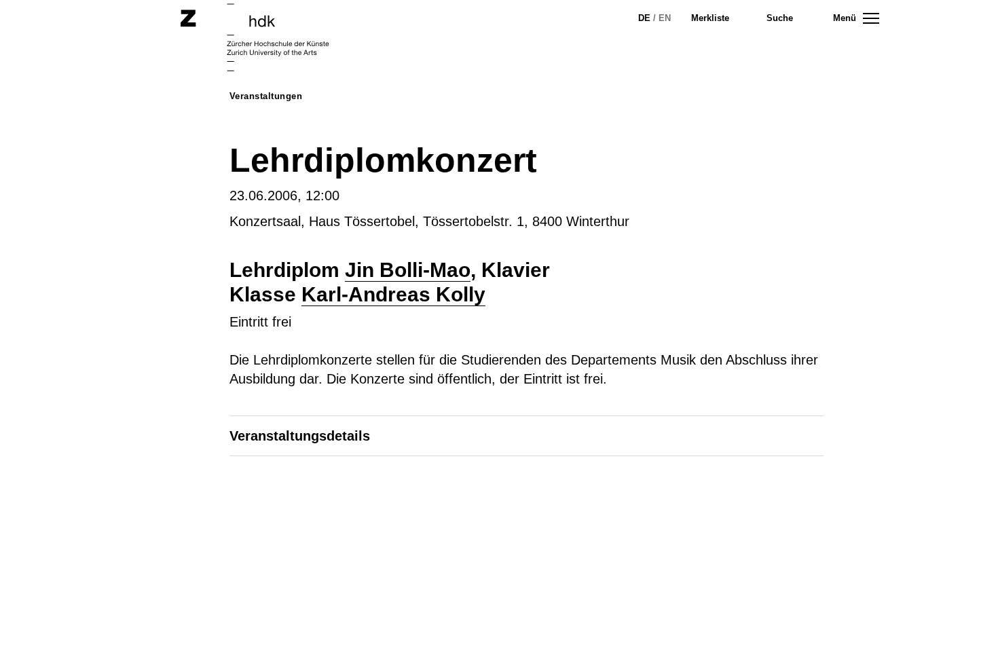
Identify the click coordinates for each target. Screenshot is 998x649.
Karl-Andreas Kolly (393, 294)
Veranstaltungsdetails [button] (299, 435)
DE (644, 18)
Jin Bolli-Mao (407, 270)
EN (665, 18)
